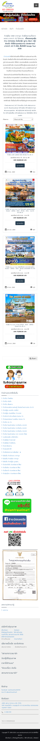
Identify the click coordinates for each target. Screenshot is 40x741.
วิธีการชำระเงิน (18, 632)
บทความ (5, 610)
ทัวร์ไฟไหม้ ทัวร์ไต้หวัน (9, 443)
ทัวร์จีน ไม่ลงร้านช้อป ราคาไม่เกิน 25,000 (15, 428)
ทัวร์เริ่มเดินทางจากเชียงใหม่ (10, 452)
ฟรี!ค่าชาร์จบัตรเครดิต (7, 636)
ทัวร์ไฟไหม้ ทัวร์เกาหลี (9, 440)
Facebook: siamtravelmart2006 (10, 689)
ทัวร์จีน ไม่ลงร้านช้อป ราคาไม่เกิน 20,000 (15, 425)
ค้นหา (33, 358)
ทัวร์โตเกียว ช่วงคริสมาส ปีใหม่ (11, 467)
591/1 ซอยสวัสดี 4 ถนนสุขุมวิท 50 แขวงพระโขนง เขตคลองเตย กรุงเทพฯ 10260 (20, 706)
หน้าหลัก (4, 28)
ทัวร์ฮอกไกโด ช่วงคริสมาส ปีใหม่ (12, 464)
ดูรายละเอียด (20, 165)
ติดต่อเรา (16, 630)
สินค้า (12, 28)
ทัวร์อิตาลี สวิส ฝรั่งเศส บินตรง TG (13, 416)
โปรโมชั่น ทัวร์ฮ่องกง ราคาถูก (11, 455)
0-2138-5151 (7, 712)
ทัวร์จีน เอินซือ (7, 401)
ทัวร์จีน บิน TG (7, 422)
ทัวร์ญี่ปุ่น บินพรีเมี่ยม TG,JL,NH (12, 413)
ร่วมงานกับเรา (18, 639)
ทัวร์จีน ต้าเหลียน (8, 398)
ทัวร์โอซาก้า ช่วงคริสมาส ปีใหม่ (11, 470)
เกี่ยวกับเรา (4, 630)
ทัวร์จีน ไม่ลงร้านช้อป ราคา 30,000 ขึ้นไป (15, 434)
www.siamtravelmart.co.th (23, 732)
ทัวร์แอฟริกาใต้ (7, 449)
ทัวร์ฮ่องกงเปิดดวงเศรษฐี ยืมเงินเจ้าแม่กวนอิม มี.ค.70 (18, 407)
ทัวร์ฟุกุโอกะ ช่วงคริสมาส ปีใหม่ (12, 473)
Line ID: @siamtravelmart (9, 692)
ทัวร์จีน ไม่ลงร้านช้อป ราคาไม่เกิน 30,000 (15, 431)
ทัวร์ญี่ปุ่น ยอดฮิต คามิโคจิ (10, 410)
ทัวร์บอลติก (20, 28)
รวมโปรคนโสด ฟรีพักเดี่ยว (10, 437)
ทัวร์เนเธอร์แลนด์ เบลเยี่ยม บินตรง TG (14, 419)
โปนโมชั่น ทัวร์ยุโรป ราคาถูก (11, 458)
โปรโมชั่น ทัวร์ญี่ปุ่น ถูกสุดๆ (10, 461)
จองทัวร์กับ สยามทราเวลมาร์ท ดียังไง (12, 634)
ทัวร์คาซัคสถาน (7, 446)
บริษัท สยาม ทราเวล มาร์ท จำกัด (11, 703)
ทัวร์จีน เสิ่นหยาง (8, 404)
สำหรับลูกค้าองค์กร (7, 632)
